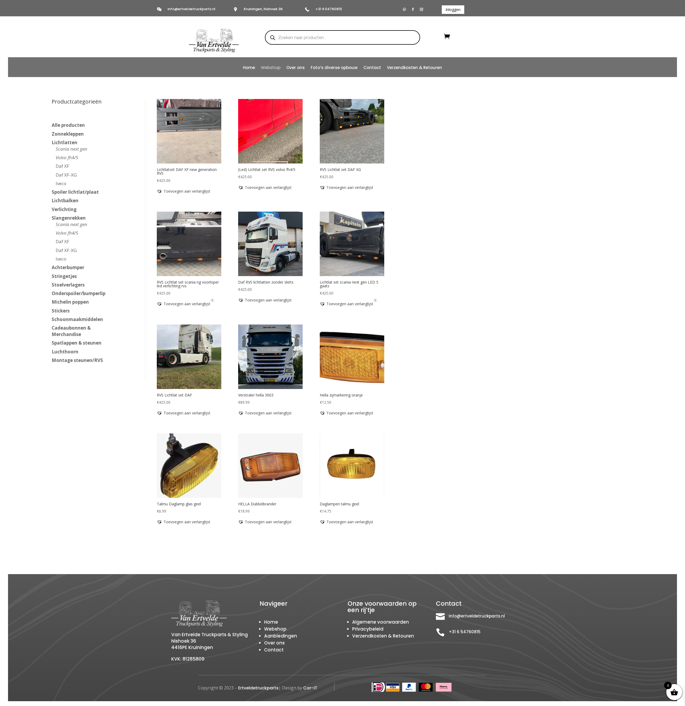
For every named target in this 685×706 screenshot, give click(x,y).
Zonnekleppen (68, 134)
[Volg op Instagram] (421, 9)
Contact (372, 68)
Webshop (270, 68)
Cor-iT (310, 688)
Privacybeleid (367, 629)
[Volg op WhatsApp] (404, 9)
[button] (183, 191)
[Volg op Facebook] (413, 9)
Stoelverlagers (68, 285)
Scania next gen (71, 149)
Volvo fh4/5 (67, 157)
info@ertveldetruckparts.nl (191, 9)
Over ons (295, 68)
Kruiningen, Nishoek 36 (263, 9)
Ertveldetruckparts (258, 688)
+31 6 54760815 (328, 9)
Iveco (61, 183)
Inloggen (453, 9)
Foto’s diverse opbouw (334, 68)
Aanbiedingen (280, 636)
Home (249, 68)
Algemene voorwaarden (380, 622)
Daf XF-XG (66, 175)
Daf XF (62, 166)
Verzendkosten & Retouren (414, 68)
